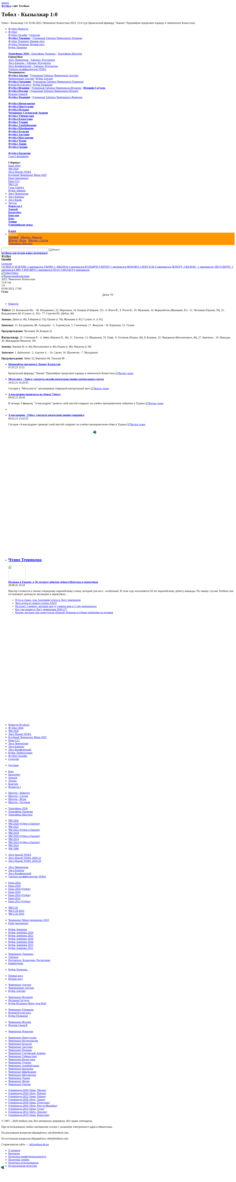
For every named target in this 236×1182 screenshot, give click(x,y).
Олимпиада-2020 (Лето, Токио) (26, 1099)
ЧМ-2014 (13, 839)
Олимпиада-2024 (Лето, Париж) (27, 1093)
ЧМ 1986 (13, 848)
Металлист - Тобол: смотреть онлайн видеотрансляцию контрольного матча (56, 379)
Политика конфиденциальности (27, 1156)
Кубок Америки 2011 (20, 948)
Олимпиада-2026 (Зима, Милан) (27, 1090)
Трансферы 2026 (18, 808)
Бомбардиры (15, 963)
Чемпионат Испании (20, 997)
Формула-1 (15, 206)
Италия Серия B (17, 94)
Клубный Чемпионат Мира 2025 (27, 175)
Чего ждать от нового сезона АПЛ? (36, 603)
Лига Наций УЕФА (19, 171)
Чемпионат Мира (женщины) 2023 (28, 920)
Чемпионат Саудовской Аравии (27, 1053)
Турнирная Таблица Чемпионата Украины (57, 38)
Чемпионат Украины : (21, 953)
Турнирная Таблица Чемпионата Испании (56, 87)
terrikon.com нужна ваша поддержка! (24, 252)
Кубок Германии (43, 84)
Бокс (11, 218)
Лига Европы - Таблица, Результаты (29, 63)
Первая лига (15, 975)
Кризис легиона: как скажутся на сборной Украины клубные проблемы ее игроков (64, 612)
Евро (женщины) (18, 178)
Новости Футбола (18, 724)
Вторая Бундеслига (19, 84)
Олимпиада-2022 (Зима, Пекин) (27, 1096)
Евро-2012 (14, 898)
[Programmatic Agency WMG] (95, 432)
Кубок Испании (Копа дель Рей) (27, 1003)
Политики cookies (18, 1159)
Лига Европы (16, 196)
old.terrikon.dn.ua (39, 1144)
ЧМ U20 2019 (16, 913)
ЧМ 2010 (13, 845)
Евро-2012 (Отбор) (19, 901)
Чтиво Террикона (25, 559)
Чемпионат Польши (20, 1050)
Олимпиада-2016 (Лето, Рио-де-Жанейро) (32, 1105)
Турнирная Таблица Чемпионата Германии (58, 81)
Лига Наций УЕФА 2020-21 (24, 857)
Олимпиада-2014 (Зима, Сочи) (26, 1108)
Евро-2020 (14, 885)
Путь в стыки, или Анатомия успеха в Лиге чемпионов (48, 600)
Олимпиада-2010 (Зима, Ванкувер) (28, 1115)
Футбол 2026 (15, 727)
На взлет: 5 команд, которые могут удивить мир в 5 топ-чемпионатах (56, 606)
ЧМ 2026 (13, 168)
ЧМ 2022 (13, 826)
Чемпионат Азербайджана (23, 1065)
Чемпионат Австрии (20, 1046)
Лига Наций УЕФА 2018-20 (24, 860)
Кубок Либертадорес (20, 752)
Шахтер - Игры (17, 240)
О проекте (14, 1150)
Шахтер (12, 234)
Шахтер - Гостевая (19, 802)
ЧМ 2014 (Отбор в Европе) (24, 842)
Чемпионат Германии (21, 1009)
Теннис (12, 221)
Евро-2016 (14, 892)
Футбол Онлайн (17, 35)
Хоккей (13, 209)
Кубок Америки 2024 (20, 932)
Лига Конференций (19, 749)
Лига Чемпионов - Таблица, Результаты (31, 59)
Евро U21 (14, 181)
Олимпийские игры (20, 224)
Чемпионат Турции (19, 1062)
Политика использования (23, 1162)
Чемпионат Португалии (22, 1037)
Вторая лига (15, 978)
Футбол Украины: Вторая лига (26, 44)
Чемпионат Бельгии (20, 1043)
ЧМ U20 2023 (16, 910)
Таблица (13, 957)
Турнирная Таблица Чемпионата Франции (57, 97)
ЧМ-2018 (13, 832)
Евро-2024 (14, 165)
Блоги (12, 231)
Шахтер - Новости (31, 237)
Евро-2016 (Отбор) (19, 895)
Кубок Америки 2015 (20, 944)
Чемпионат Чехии (19, 1081)
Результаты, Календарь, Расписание (29, 960)
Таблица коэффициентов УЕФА (27, 69)
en (5, 2)
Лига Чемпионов (18, 193)
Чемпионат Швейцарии (22, 1071)
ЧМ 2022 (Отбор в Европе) (24, 829)
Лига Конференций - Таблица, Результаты (33, 66)
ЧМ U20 (13, 184)
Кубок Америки (17, 929)
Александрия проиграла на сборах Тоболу (34, 394)
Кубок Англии (44, 78)
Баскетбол (14, 212)
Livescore (34, 35)
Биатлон (13, 215)
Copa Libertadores (18, 156)
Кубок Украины (17, 47)
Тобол (14, 273)
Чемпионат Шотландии (22, 1074)
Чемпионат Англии (19, 984)
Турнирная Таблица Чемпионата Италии (54, 91)
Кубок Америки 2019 (20, 938)
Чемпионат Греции (19, 1084)
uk (2, 2)
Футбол (6, 5)
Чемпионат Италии (19, 1022)
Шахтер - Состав (38, 240)
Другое (12, 203)
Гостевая (13, 237)
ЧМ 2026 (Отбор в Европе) (24, 823)
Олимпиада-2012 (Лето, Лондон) (27, 1111)
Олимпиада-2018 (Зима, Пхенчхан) (29, 1102)
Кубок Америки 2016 (20, 941)
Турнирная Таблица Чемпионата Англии (54, 75)
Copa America (16, 187)
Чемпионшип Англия (21, 78)
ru (8, 2)
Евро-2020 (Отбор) (19, 888)
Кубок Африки (17, 190)
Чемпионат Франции (20, 1031)
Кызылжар (23, 276)
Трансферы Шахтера (70, 53)
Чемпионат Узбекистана (22, 1056)
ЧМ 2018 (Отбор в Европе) (24, 836)
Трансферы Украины (43, 53)
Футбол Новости (18, 28)
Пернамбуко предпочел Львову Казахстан (34, 364)
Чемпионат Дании (19, 1078)
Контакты (14, 1153)
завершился (22, 266)
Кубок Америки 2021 (20, 935)
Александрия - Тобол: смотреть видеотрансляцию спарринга (46, 415)
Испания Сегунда (18, 1000)
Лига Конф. (15, 199)
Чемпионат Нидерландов (23, 1040)
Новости (13, 303)
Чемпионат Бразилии (20, 1068)
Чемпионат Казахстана (21, 1059)
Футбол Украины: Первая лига (26, 41)
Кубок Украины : (18, 969)
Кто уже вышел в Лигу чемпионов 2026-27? (41, 609)
